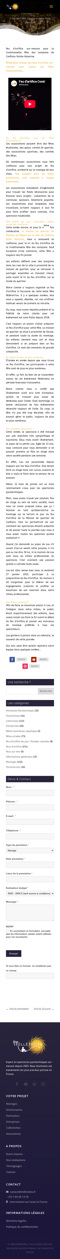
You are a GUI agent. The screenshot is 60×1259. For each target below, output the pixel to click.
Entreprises (12, 726)
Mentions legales (16, 1220)
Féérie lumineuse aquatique (21, 731)
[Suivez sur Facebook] (12, 659)
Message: (12, 901)
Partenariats (13, 767)
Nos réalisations (15, 1160)
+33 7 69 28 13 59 (17, 1196)
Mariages (11, 762)
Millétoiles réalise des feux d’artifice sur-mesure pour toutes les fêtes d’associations (30, 66)
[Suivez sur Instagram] (25, 666)
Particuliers (13, 1115)
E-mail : (11, 816)
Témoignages (14, 1166)
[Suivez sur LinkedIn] (34, 1084)
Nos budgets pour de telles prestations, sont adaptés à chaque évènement (30, 177)
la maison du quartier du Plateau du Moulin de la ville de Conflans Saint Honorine (30, 235)
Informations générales (19, 756)
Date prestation (15, 858)
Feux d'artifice (14, 746)
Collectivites (13, 1127)
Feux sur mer (13, 751)
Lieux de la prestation (19, 873)
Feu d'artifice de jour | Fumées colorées (27, 741)
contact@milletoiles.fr (22, 1191)
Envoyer (13, 953)
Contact (10, 1172)
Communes (12, 721)
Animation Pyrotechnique (20, 710)
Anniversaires (14, 1109)
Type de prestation (17, 845)
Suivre (21, 659)
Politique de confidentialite (22, 1226)
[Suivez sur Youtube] (33, 659)
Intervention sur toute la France (28, 1201)
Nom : (10, 787)
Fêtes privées (13, 736)
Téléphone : (13, 830)
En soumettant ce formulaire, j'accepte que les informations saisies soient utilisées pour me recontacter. (28, 934)
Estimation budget (17, 888)
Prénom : (12, 801)
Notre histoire (14, 1154)
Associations (36, 18)
